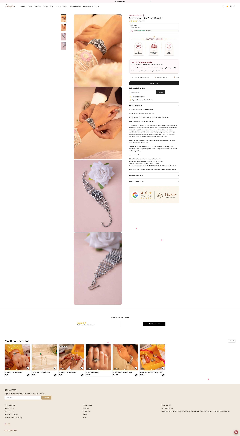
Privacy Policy (9, 408)
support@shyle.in (167, 408)
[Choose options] (28, 368)
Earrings (45, 6)
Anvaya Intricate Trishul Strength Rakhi (151, 372)
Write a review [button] (154, 324)
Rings (51, 6)
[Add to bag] (28, 375)
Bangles (65, 6)
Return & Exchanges (11, 414)
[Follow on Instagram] (9, 424)
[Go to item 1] (63, 18)
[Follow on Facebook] (5, 424)
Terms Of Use (8, 411)
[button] (133, 21)
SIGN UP (46, 397)
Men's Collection (88, 6)
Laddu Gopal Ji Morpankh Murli (41, 372)
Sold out (154, 83)
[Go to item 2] (63, 27)
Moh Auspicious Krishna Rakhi (13, 372)
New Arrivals (23, 6)
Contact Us (86, 411)
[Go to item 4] (63, 46)
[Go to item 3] (63, 37)
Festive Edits (37, 6)
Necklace (58, 6)
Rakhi (30, 6)
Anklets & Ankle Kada (75, 6)
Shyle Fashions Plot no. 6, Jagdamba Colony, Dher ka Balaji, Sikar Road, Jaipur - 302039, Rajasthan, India (196, 411)
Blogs (84, 417)
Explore (97, 6)
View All (232, 341)
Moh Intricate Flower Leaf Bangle (122, 372)
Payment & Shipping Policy (13, 417)
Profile (85, 414)
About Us (86, 408)
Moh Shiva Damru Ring (92, 372)
